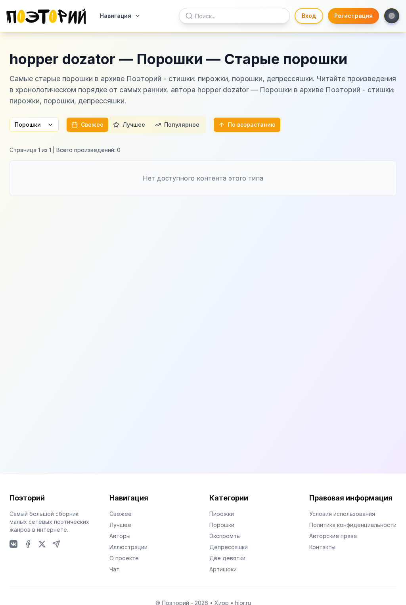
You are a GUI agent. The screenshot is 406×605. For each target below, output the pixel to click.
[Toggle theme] (392, 16)
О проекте (124, 558)
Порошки (28, 124)
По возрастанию (252, 124)
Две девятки (227, 558)
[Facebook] (28, 544)
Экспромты (225, 536)
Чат (114, 569)
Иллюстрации (128, 547)
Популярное (181, 124)
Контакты (322, 547)
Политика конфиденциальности (352, 524)
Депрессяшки (228, 547)
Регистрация (353, 15)
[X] (42, 544)
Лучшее (134, 124)
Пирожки (221, 513)
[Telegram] (56, 544)
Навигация (115, 15)
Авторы (119, 536)
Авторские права (333, 536)
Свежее (92, 124)
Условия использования (342, 513)
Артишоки (223, 569)
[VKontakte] (13, 544)
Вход (309, 15)
